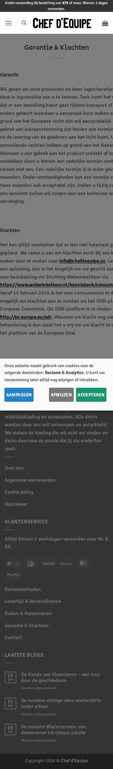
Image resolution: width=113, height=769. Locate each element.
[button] (8, 23)
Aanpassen (19, 394)
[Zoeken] (24, 23)
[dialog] (56, 384)
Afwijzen (61, 394)
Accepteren (91, 394)
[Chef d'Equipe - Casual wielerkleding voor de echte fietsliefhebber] (62, 23)
